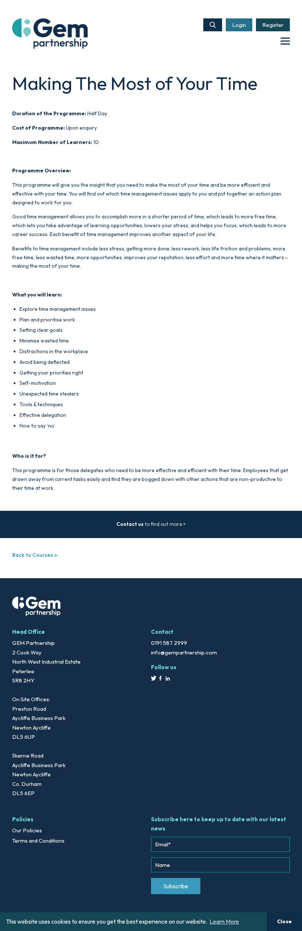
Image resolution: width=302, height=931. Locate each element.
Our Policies (27, 830)
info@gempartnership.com (184, 652)
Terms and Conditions (38, 840)
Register (273, 24)
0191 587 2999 (169, 642)
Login (239, 24)
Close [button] (284, 921)
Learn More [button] (224, 921)
